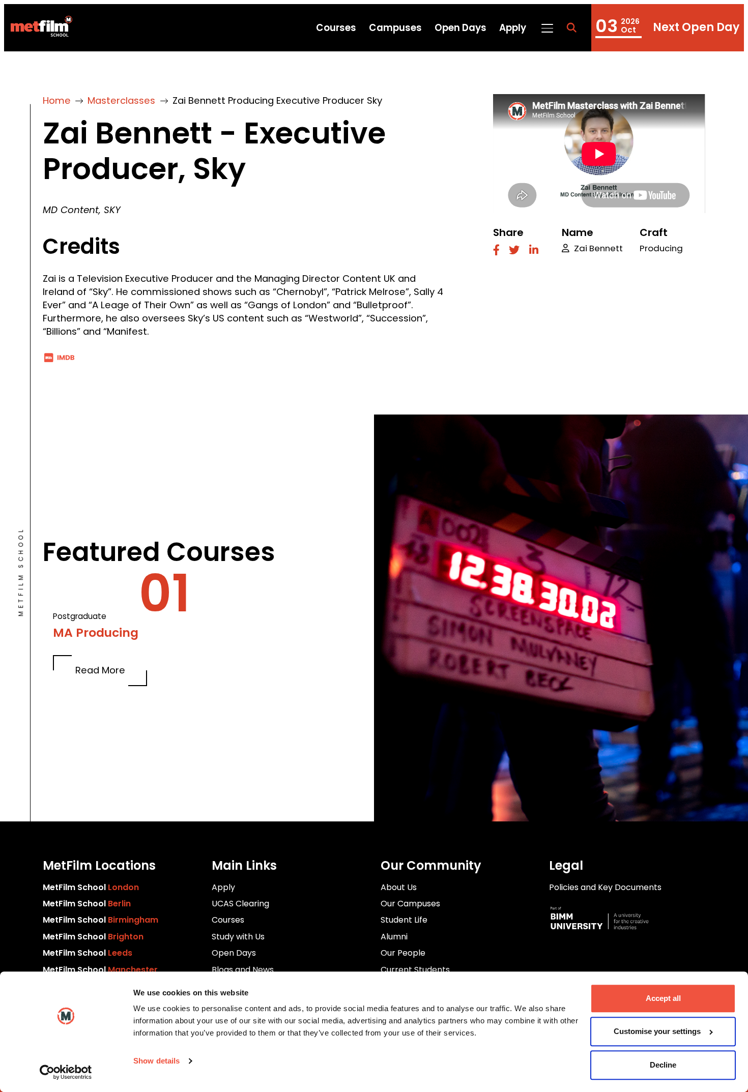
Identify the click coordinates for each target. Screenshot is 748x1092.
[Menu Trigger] (546, 28)
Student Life (404, 920)
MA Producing (95, 633)
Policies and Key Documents (605, 887)
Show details (156, 1060)
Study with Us (238, 936)
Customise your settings (657, 1031)
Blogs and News (243, 970)
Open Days (460, 27)
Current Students (415, 970)
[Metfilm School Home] (38, 28)
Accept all (663, 998)
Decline (663, 1064)
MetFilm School (91, 887)
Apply (512, 27)
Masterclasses (121, 100)
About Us (399, 887)
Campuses (395, 27)
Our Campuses (410, 903)
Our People (403, 953)
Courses (336, 27)
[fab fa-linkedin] (533, 251)
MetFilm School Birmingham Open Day (667, 27)
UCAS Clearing (240, 903)
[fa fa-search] (571, 28)
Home (57, 100)
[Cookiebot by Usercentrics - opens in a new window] (65, 1072)
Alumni (394, 936)
